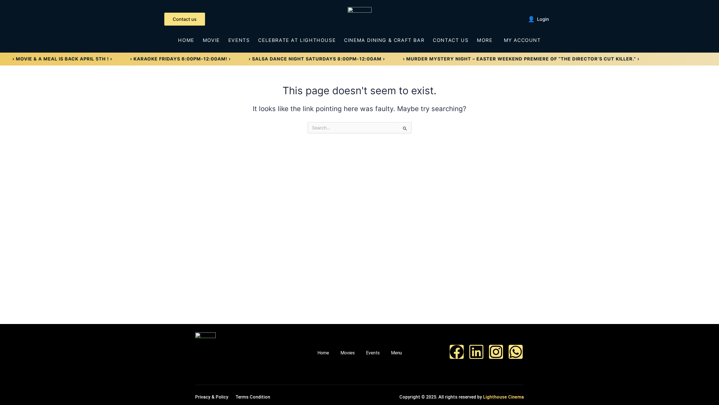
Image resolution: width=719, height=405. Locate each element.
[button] (486, 40)
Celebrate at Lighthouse (297, 40)
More (484, 40)
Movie (211, 40)
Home (186, 40)
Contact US (450, 40)
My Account (522, 40)
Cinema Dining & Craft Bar (384, 40)
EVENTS (239, 40)
